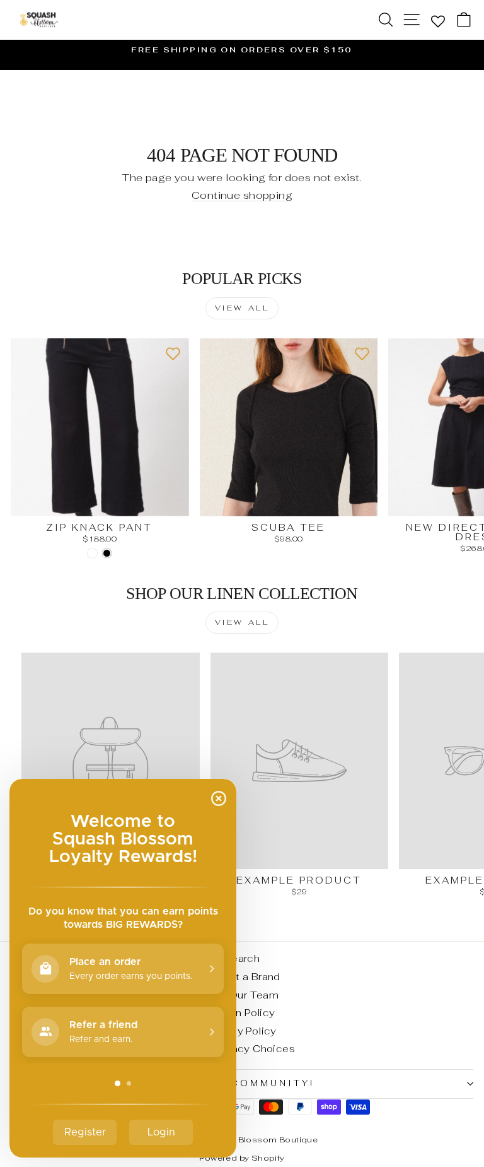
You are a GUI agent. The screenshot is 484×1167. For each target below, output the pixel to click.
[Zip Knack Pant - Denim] (92, 553)
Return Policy (242, 1013)
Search (242, 958)
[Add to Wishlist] (173, 354)
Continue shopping (242, 195)
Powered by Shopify (241, 1157)
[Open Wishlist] (437, 20)
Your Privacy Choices (242, 1049)
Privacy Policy (242, 1031)
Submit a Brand (242, 977)
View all (242, 308)
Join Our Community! (238, 1083)
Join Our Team (242, 995)
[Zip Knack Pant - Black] (107, 553)
